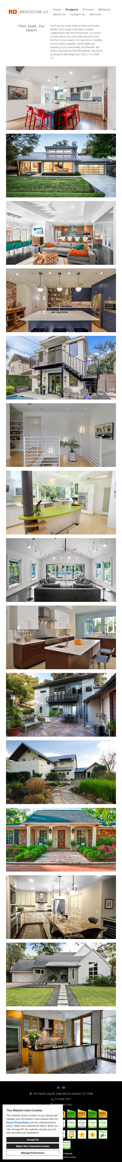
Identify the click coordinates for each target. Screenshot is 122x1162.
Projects (72, 9)
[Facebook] (63, 1088)
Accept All (33, 1139)
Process (88, 9)
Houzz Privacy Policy (17, 1122)
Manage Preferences (32, 1152)
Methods (104, 9)
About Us (59, 14)
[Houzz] (58, 1088)
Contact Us (77, 14)
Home (57, 9)
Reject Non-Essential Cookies (32, 1146)
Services (96, 14)
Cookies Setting (69, 1157)
